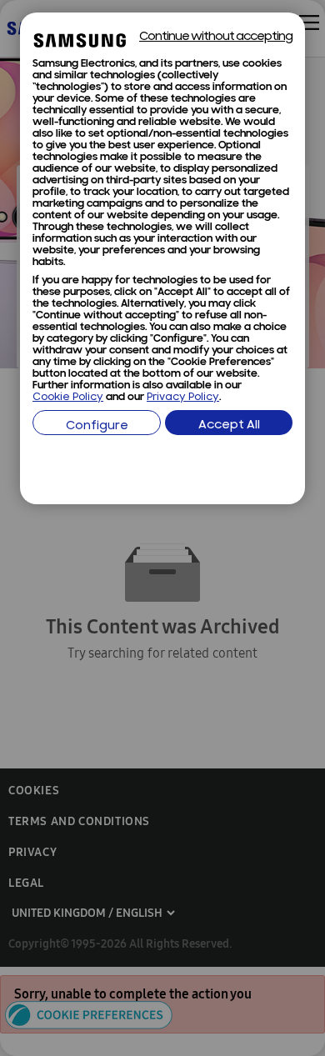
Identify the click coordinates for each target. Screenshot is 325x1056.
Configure (97, 426)
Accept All (229, 425)
